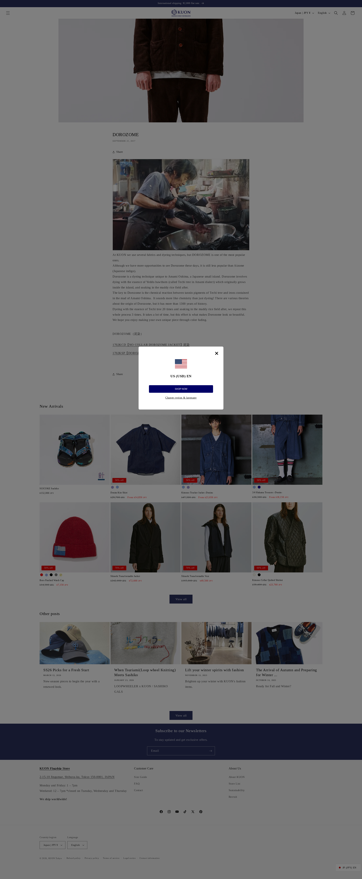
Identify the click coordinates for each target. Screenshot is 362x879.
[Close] (216, 353)
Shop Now (181, 389)
